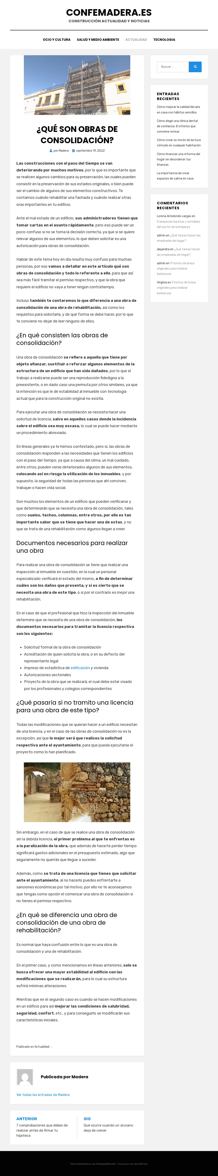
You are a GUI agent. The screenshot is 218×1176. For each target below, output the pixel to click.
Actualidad (136, 39)
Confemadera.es (109, 12)
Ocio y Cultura (56, 39)
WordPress (141, 1163)
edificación (80, 668)
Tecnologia (164, 39)
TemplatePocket (106, 1163)
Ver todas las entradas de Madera (43, 1095)
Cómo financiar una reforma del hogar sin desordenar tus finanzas (178, 159)
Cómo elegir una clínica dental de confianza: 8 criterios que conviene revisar (177, 126)
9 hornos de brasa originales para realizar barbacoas (175, 268)
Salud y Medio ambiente (98, 39)
